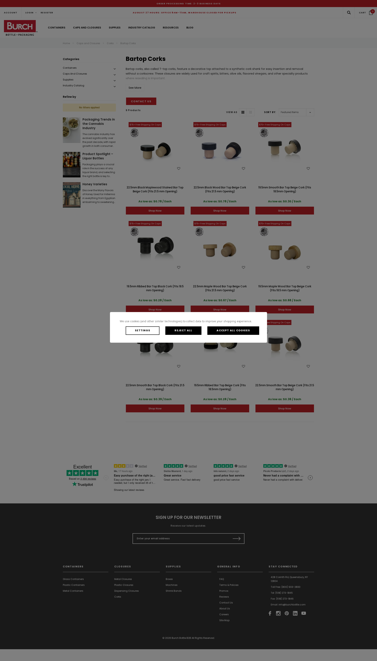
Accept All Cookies (233, 330)
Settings (142, 330)
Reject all (183, 330)
